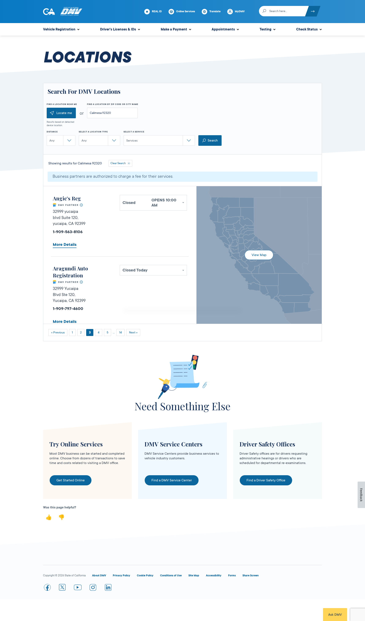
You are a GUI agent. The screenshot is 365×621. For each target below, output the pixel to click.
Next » (133, 332)
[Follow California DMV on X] (62, 588)
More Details (64, 244)
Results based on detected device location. (60, 124)
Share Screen (250, 575)
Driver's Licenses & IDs (118, 29)
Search (213, 140)
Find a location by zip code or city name (112, 104)
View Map (259, 255)
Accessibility (213, 575)
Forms (232, 575)
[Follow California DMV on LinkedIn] (108, 588)
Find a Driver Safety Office (266, 480)
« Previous (58, 332)
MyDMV (240, 11)
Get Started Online (70, 480)
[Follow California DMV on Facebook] (47, 588)
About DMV (99, 575)
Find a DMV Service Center (171, 480)
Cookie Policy (145, 575)
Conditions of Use (171, 575)
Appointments (223, 29)
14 (120, 332)
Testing (265, 29)
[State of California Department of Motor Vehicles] (71, 12)
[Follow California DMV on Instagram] (93, 588)
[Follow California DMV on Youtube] (78, 588)
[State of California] (49, 11)
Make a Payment (174, 29)
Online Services (185, 11)
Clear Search (118, 163)
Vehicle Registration (59, 29)
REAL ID (157, 11)
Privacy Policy (121, 575)
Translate (215, 11)
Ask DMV (335, 615)
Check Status (307, 29)
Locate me (64, 113)
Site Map (193, 575)
